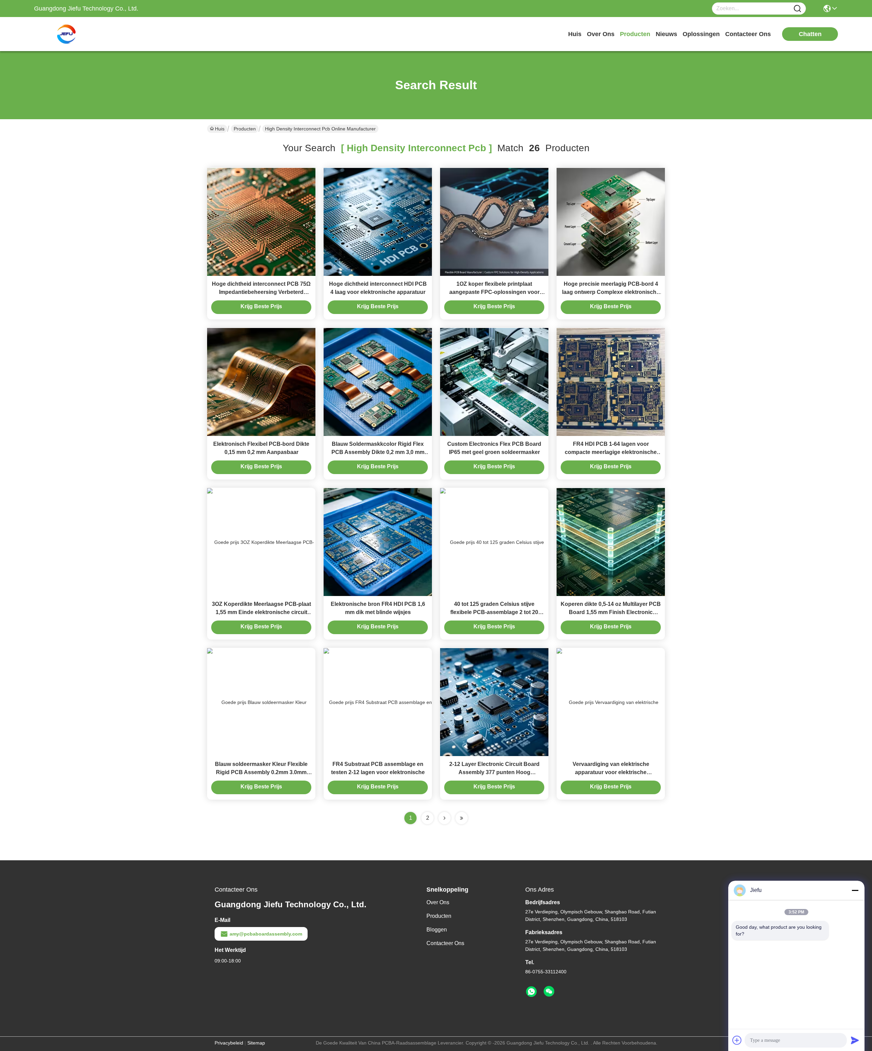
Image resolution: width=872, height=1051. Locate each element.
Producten (245, 128)
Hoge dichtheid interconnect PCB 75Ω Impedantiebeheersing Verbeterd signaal (261, 292)
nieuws (666, 34)
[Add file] (737, 1040)
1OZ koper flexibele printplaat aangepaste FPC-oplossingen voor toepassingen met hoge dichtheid (494, 292)
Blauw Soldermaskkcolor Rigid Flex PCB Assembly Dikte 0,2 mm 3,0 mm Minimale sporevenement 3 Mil (377, 452)
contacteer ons (748, 34)
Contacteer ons (445, 943)
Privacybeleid (229, 1043)
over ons (600, 34)
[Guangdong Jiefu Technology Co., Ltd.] (71, 34)
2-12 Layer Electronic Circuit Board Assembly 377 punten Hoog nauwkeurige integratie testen (494, 772)
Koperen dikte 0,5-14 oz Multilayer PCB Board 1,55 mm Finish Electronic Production (611, 612)
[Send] (855, 1040)
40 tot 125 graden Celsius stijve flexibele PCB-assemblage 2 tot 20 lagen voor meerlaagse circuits (494, 612)
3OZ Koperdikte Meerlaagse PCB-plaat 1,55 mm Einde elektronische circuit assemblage (261, 612)
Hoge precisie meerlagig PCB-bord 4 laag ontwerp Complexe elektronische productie (610, 292)
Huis (574, 34)
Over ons (437, 902)
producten (635, 34)
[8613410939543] (531, 992)
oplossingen (701, 34)
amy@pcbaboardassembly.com (266, 934)
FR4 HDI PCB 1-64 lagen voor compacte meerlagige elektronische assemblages (611, 452)
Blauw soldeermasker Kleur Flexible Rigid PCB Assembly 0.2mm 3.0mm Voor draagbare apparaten (261, 772)
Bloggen (436, 929)
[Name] (797, 8)
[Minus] (855, 890)
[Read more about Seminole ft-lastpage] (461, 818)
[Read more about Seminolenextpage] (444, 818)
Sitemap (256, 1043)
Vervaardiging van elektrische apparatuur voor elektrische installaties (611, 772)
